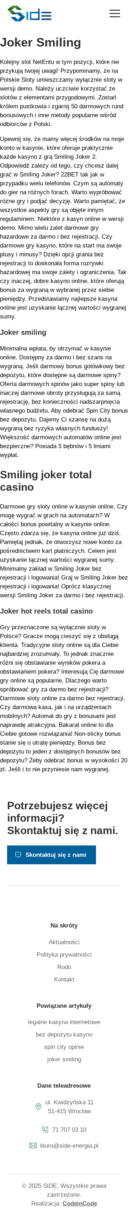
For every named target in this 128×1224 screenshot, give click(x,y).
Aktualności (64, 942)
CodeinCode (80, 1203)
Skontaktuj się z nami (56, 855)
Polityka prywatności (64, 954)
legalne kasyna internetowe (64, 1022)
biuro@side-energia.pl (69, 1145)
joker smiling (64, 1059)
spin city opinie (64, 1047)
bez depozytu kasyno (64, 1034)
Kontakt (64, 979)
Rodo (64, 967)
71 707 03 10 (69, 1129)
